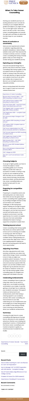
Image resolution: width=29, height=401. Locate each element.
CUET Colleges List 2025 (9, 152)
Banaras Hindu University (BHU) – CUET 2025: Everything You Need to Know (13, 97)
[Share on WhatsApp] (9, 336)
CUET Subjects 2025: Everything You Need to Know (14, 121)
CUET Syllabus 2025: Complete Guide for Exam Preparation (13, 125)
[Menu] (2, 2)
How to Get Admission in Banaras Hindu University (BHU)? (13, 149)
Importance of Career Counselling (12, 94)
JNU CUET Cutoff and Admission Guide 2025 (13, 155)
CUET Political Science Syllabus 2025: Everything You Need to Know (12, 101)
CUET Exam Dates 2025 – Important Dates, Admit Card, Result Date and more (14, 105)
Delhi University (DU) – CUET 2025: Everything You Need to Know (12, 141)
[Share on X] (14, 336)
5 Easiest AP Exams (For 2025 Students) (12, 376)
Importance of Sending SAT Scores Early (13, 379)
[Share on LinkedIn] (20, 336)
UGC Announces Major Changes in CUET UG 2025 (13, 117)
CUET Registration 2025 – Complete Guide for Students (14, 113)
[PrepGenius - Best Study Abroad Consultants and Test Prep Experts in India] (11, 3)
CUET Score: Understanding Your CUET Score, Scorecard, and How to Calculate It (14, 129)
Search (3, 351)
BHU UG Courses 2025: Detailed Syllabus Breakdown (13, 145)
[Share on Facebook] (12, 336)
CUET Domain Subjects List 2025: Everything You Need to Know (14, 133)
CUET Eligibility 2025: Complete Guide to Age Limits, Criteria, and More (13, 109)
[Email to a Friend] (17, 336)
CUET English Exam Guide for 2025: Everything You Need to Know (12, 137)
